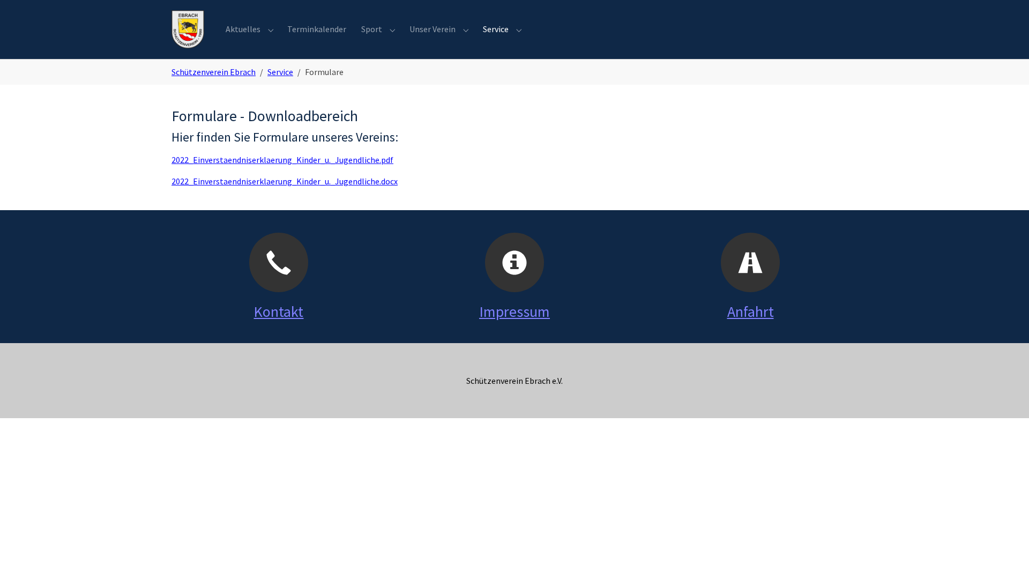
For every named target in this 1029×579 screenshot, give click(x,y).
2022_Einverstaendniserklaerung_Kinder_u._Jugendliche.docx (285, 181)
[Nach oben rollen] (1005, 555)
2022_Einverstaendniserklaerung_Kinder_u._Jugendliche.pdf (282, 159)
